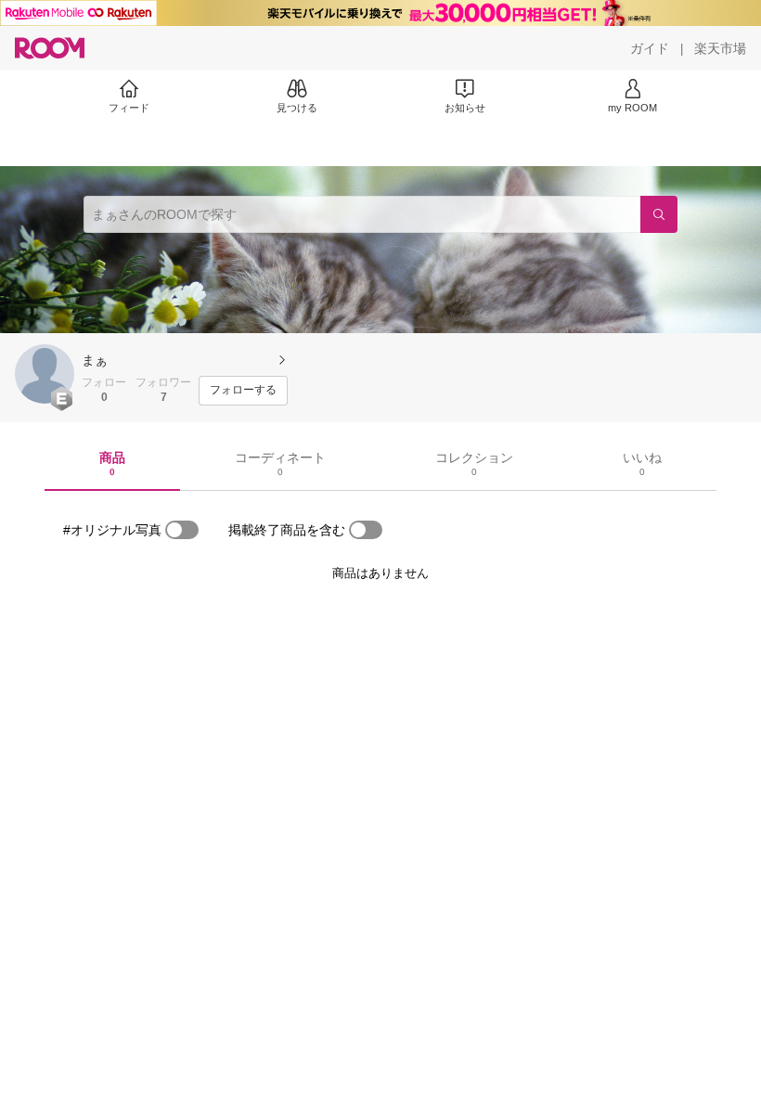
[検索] (658, 214)
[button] (44, 374)
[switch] (182, 530)
